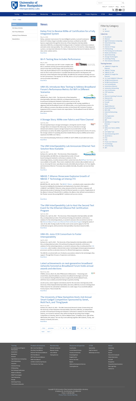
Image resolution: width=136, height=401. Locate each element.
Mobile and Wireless (111, 53)
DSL (106, 94)
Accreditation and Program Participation (18, 348)
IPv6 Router (108, 118)
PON (106, 140)
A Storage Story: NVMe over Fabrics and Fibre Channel (66, 119)
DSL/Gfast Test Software (37, 350)
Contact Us (111, 368)
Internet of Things (110, 47)
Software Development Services (77, 364)
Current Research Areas (75, 350)
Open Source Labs (75, 14)
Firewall (107, 102)
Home (14, 19)
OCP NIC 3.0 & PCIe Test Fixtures (38, 362)
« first (43, 328)
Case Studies (72, 348)
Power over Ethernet (111, 142)
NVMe (106, 126)
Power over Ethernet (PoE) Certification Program (67, 222)
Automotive (14, 352)
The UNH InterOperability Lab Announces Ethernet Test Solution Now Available (67, 147)
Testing (16, 14)
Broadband (108, 37)
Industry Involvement (74, 352)
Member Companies (55, 348)
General (107, 31)
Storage (13, 379)
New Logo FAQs (112, 366)
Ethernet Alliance (48, 222)
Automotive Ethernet (111, 86)
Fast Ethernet (109, 100)
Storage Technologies (111, 57)
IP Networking (109, 49)
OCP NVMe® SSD (109, 132)
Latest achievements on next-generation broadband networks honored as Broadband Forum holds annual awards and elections (66, 266)
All (105, 29)
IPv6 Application (109, 116)
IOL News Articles (17, 28)
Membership (44, 14)
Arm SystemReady (110, 84)
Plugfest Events (73, 357)
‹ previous (51, 328)
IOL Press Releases (18, 32)
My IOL (123, 7)
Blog (117, 7)
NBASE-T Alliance (68, 184)
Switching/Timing (110, 59)
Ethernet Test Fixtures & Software (39, 352)
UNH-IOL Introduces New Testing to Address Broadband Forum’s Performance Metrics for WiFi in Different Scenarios (68, 89)
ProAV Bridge (109, 144)
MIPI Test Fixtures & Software (38, 357)
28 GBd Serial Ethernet (111, 80)
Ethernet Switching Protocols (113, 96)
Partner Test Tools (73, 359)
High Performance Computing (113, 41)
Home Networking (110, 43)
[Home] (27, 5)
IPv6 (106, 114)
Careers (110, 350)
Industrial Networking (111, 112)
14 (85, 328)
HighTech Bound (93, 350)
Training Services (73, 366)
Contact (119, 14)
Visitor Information (113, 357)
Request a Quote (54, 350)
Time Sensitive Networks (112, 61)
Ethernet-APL (108, 98)
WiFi (106, 148)
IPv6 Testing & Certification (18, 370)
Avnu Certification (110, 90)
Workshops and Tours (94, 352)
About (111, 14)
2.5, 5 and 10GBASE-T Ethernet (113, 78)
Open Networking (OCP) (112, 134)
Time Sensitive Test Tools (37, 364)
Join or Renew (53, 352)
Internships (111, 348)
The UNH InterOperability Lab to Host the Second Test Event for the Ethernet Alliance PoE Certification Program (67, 208)
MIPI (106, 120)
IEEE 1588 (107, 110)
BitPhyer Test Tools (87, 160)
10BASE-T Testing (110, 70)
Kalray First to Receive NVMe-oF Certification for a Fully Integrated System (67, 32)
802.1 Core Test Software (37, 348)
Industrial (107, 45)
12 (78, 328)
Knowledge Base (73, 355)
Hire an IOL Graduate (113, 355)
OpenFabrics (108, 136)
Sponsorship (92, 348)
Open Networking (110, 55)
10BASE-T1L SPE (109, 72)
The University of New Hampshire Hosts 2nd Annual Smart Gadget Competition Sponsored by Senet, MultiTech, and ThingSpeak (66, 299)
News (104, 7)
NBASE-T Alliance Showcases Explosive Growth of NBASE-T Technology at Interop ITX (65, 177)
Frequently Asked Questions (115, 364)
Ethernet (107, 39)
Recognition (111, 362)
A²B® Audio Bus (109, 92)
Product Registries (91, 14)
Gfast (106, 104)
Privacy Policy (62, 395)
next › (43, 331)
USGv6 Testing (109, 146)
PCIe (106, 138)
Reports (71, 362)
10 (70, 328)
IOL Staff (110, 359)
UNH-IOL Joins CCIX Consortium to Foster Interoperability (60, 235)
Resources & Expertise (59, 14)
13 (81, 328)
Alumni (110, 352)
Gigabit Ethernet (109, 106)
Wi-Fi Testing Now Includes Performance (60, 59)
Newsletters (16, 39)
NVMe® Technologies (16, 375)
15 (89, 328)
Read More (43, 53)
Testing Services (54, 355)
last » (48, 331)
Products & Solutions (29, 14)
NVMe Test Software (36, 359)
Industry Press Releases (19, 35)
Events (111, 7)
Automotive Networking (112, 88)
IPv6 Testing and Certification (113, 51)
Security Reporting (72, 395)
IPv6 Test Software (35, 355)
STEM (103, 14)
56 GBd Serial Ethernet (111, 82)
